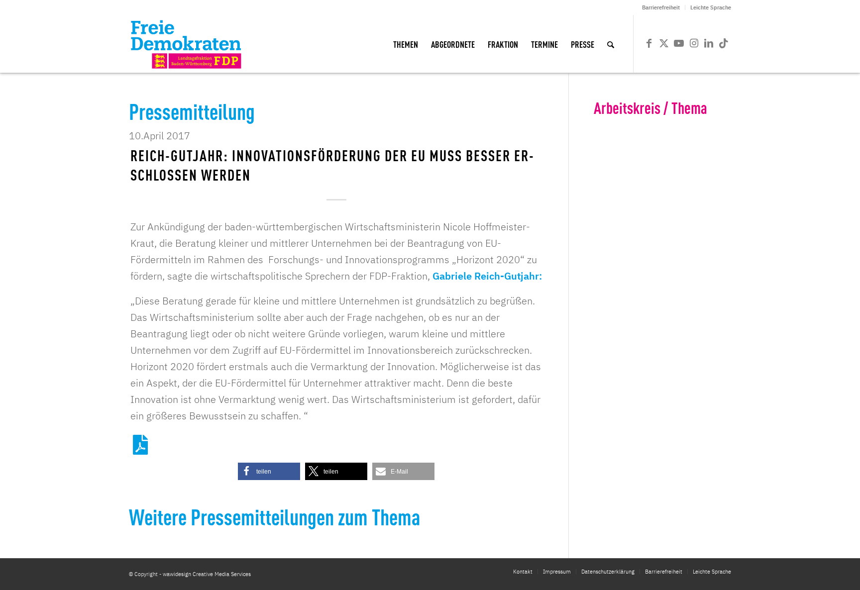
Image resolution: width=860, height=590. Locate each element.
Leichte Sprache (710, 7)
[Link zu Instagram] (693, 43)
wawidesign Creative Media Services (207, 574)
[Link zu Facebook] (649, 43)
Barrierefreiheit (661, 7)
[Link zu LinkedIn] (708, 43)
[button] (269, 471)
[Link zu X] (663, 43)
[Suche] (611, 44)
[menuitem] (661, 7)
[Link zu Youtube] (678, 43)
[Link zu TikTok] (723, 43)
